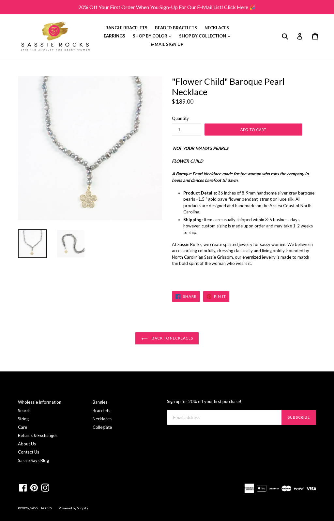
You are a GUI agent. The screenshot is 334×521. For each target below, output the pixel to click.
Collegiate (102, 427)
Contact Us (28, 452)
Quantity (180, 118)
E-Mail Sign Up (167, 44)
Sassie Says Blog (33, 460)
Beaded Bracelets (176, 27)
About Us (27, 443)
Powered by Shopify (73, 508)
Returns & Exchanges (37, 435)
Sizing (23, 418)
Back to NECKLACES (172, 338)
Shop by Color (154, 35)
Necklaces (217, 27)
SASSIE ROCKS (41, 508)
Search (24, 410)
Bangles (100, 402)
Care (22, 427)
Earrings (114, 35)
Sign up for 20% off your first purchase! (204, 401)
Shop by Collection (206, 35)
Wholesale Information (39, 402)
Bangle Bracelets (126, 27)
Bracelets (101, 410)
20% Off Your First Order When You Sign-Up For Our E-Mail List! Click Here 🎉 (167, 7)
